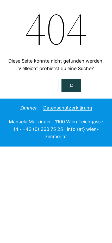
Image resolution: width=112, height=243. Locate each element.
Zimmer (28, 108)
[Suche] (71, 85)
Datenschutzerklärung (67, 108)
